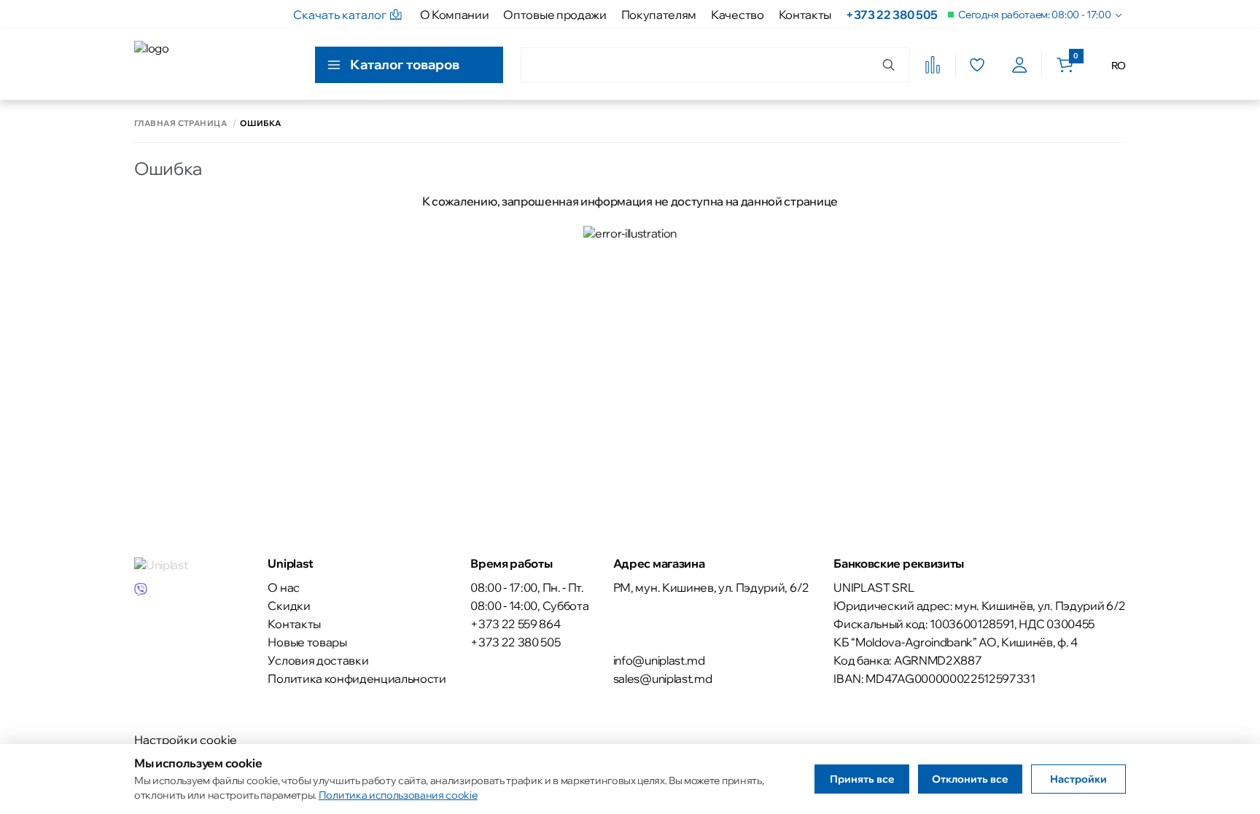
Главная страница (180, 124)
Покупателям (658, 14)
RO (1118, 65)
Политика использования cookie (398, 795)
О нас (283, 587)
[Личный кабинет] (1019, 65)
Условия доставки (318, 660)
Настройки (1078, 779)
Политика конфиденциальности (357, 678)
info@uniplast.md (659, 660)
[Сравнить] (932, 65)
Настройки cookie (185, 739)
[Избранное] (976, 65)
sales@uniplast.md (662, 678)
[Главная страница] (200, 64)
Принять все (862, 779)
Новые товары (307, 642)
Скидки (289, 605)
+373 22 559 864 (515, 624)
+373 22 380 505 (891, 14)
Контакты (805, 14)
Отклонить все (970, 779)
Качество (737, 14)
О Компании (454, 14)
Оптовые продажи (554, 14)
